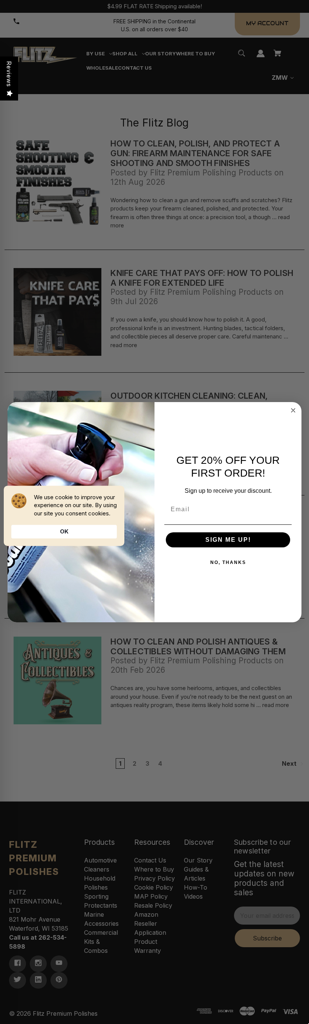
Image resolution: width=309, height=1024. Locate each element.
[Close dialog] (293, 410)
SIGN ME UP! (228, 539)
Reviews (9, 74)
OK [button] (64, 531)
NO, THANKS (228, 562)
